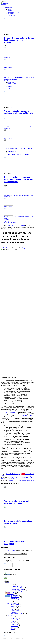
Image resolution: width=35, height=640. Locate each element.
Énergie (9, 10)
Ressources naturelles (13, 12)
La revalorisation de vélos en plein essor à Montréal (18, 148)
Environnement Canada (10, 412)
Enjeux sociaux (11, 83)
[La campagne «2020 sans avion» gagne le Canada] (13, 517)
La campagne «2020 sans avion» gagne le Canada (18, 522)
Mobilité (9, 86)
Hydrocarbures (15, 610)
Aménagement (11, 15)
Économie (7, 149)
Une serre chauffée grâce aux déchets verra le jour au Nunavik (18, 112)
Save (23, 474)
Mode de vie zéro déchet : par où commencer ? (21, 480)
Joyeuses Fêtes (8, 67)
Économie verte (11, 151)
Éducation (13, 623)
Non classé (10, 615)
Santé (8, 85)
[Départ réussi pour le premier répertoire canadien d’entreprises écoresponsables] (19, 172)
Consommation (15, 620)
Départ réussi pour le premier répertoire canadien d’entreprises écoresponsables (18, 179)
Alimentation (10, 82)
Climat (9, 9)
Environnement (8, 7)
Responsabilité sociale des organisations (18, 154)
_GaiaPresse (6, 248)
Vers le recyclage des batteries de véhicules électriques (18, 502)
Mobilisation (14, 626)
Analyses (6, 219)
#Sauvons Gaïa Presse (10, 222)
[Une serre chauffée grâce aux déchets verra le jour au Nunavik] (19, 105)
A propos (6, 221)
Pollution (13, 612)
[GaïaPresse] (4, 3)
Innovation (10, 153)
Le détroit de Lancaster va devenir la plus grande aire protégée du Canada (19, 40)
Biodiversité (10, 13)
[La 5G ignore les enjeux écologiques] (13, 537)
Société (6, 80)
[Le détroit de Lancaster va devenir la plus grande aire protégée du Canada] (19, 32)
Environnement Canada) (25, 415)
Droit (8, 88)
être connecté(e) (11, 550)
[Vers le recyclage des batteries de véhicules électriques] (13, 497)
